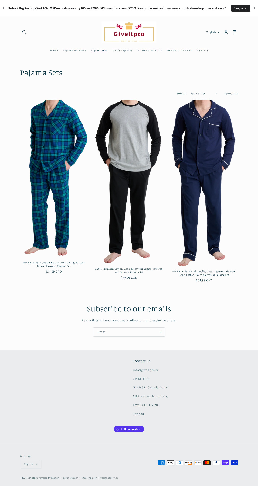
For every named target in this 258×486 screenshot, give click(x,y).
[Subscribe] (160, 332)
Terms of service (109, 478)
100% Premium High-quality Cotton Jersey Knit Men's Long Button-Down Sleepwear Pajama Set (204, 273)
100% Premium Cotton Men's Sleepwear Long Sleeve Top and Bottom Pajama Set (129, 270)
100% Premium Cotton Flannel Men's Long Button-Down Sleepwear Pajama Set (54, 264)
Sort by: (181, 93)
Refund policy (70, 478)
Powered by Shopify (49, 478)
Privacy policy (89, 478)
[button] (24, 32)
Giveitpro (33, 478)
